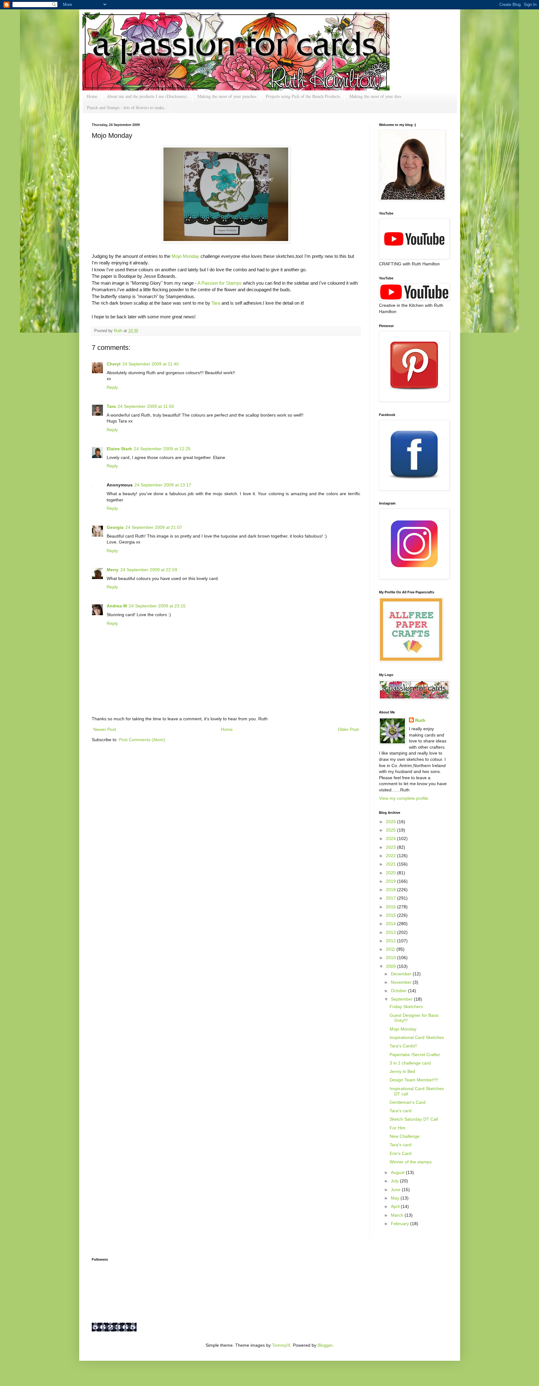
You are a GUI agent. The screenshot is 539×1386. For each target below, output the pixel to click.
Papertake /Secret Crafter (415, 1054)
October (399, 990)
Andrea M (117, 605)
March (398, 1215)
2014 (391, 923)
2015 (391, 915)
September (402, 999)
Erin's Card (400, 1153)
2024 (391, 838)
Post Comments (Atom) (142, 739)
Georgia (115, 527)
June (396, 1189)
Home (92, 96)
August (398, 1172)
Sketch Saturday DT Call (414, 1119)
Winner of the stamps (411, 1161)
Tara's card (400, 1110)
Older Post (348, 729)
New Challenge (405, 1136)
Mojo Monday (185, 256)
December (402, 973)
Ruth (119, 331)
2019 (391, 881)
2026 (391, 821)
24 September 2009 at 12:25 (162, 448)
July (395, 1180)
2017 (391, 898)
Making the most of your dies (375, 96)
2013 (391, 932)
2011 (391, 949)
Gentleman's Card (407, 1102)
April (396, 1206)
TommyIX (281, 1345)
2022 (391, 855)
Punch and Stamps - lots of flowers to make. (126, 107)
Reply (112, 387)
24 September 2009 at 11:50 (146, 406)
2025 (391, 830)
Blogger (325, 1345)
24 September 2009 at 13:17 (162, 484)
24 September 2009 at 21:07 (153, 527)
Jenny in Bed (402, 1071)
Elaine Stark (119, 448)
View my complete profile (403, 798)
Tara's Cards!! (403, 1045)
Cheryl (113, 363)
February (400, 1223)
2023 (391, 847)
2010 (391, 957)
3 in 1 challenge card (410, 1062)
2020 (391, 872)
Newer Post (104, 729)
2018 (391, 889)
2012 (391, 940)
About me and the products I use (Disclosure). (147, 96)
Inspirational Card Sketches (417, 1037)
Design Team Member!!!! (414, 1079)
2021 (391, 864)
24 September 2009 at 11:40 (150, 363)
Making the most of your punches (226, 96)
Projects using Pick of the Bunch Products (303, 96)
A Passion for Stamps (219, 283)
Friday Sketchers (406, 1006)
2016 (391, 906)
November (402, 982)
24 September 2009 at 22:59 (148, 569)
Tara (215, 303)
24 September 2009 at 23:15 (157, 605)
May (396, 1197)
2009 (391, 966)
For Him (397, 1127)
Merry (113, 569)
